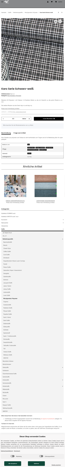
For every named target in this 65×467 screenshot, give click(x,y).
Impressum (17, 451)
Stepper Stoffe (7, 405)
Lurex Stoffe (6, 295)
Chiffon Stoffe (7, 251)
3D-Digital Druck (7, 232)
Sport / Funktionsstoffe (9, 336)
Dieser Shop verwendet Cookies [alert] (32, 437)
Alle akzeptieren (12, 463)
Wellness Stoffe (7, 355)
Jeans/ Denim (7, 286)
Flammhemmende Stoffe (10, 373)
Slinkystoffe (6, 326)
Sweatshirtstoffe (7, 342)
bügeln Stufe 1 (31, 147)
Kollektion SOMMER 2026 (8, 213)
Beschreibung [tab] (6, 133)
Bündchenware (7, 364)
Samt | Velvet (7, 317)
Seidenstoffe (6, 323)
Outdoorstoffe (7, 304)
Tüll (4, 348)
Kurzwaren (4, 219)
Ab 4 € (5, 236)
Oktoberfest (4, 226)
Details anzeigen (56, 465)
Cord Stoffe (6, 254)
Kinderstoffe (6, 386)
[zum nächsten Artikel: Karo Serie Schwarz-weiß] (62, 12)
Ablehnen (36, 463)
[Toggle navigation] (2, 1)
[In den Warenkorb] (2, 17)
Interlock (5, 279)
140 (28, 144)
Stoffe (3, 229)
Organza (5, 301)
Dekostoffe (6, 367)
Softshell (5, 330)
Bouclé (5, 245)
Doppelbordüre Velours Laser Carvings (14, 261)
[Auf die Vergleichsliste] (56, 21)
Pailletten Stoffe (7, 308)
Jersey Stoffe (7, 289)
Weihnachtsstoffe (7, 408)
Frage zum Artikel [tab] (20, 133)
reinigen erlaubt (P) (40, 147)
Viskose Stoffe (7, 351)
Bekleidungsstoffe (8, 239)
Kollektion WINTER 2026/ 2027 (9, 216)
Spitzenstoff (6, 333)
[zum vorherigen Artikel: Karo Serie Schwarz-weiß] (58, 12)
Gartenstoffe (6, 377)
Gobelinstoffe (7, 276)
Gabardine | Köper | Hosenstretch (12, 270)
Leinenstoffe (6, 292)
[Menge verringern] (3, 118)
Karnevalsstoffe (7, 383)
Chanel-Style (7, 248)
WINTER (5, 358)
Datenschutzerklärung (7, 451)
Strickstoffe (6, 339)
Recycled (5, 398)
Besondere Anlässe (8, 361)
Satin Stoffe (6, 320)
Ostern (4, 395)
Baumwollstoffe (7, 242)
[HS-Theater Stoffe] (6, 2)
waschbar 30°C (43, 149)
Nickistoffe (5, 392)
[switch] (12, 456)
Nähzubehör (4, 223)
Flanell (5, 264)
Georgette (6, 273)
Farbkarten (6, 370)
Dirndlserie (6, 257)
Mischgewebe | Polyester (14, 95)
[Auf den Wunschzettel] (60, 21)
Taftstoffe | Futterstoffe (9, 345)
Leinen (29, 153)
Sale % (4, 402)
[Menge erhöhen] (29, 118)
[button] (48, 2)
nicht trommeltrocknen (33, 149)
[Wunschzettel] (52, 2)
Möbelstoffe (6, 389)
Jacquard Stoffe (7, 283)
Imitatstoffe (6, 380)
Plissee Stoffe (7, 311)
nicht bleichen (49, 147)
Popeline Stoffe (7, 314)
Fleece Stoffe (7, 267)
